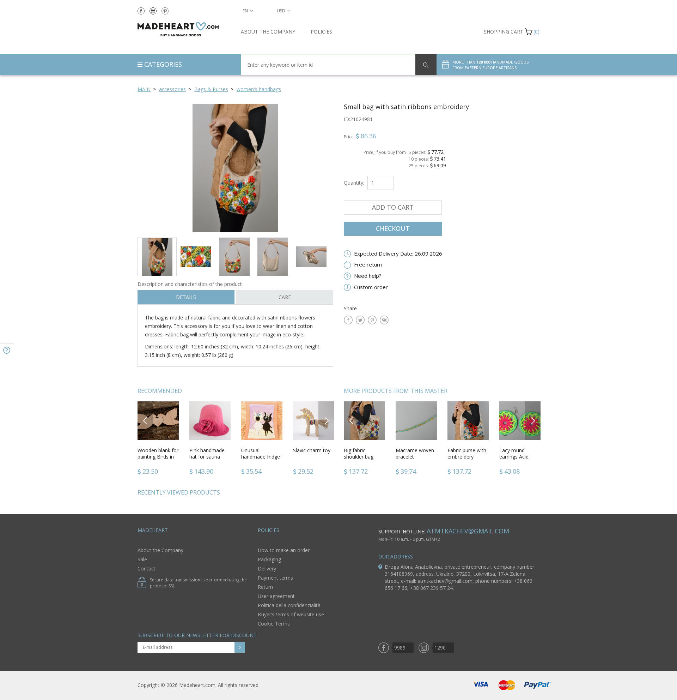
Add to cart (393, 207)
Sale (142, 559)
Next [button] (326, 420)
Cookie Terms (274, 623)
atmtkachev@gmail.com (468, 531)
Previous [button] (145, 420)
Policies (321, 31)
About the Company (268, 31)
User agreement (276, 596)
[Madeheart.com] (184, 29)
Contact (146, 568)
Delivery (267, 568)
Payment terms (275, 577)
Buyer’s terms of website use (291, 614)
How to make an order (284, 550)
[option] (235, 167)
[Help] (7, 350)
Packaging (269, 559)
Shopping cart (503, 31)
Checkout (393, 228)
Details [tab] (186, 297)
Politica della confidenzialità (289, 605)
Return (265, 587)
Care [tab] (285, 297)
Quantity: (354, 182)
